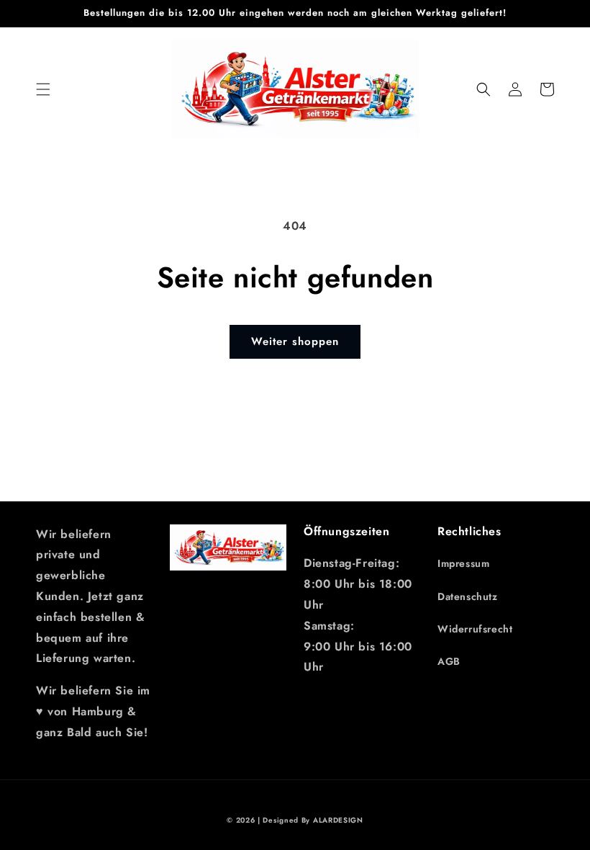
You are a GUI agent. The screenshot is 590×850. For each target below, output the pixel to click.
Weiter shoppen (295, 341)
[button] (43, 89)
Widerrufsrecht (474, 629)
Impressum (463, 563)
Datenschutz (467, 596)
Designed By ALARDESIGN (313, 820)
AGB (448, 661)
